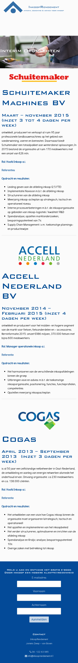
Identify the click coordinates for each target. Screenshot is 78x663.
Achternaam (39, 605)
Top (74, 659)
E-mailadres (39, 577)
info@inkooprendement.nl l (40, 655)
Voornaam (39, 591)
